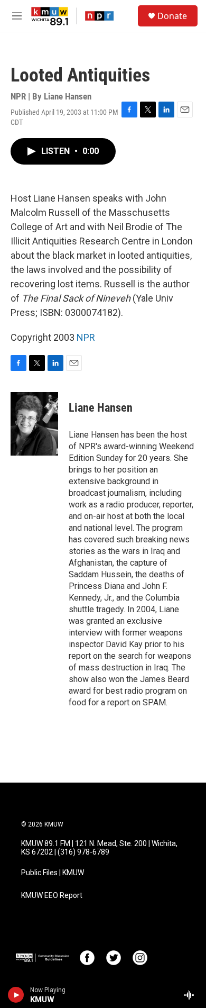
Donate (172, 16)
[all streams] (192, 995)
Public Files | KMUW (52, 873)
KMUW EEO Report (51, 896)
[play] (16, 994)
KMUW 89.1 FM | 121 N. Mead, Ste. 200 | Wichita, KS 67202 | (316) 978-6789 (99, 848)
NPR (86, 337)
